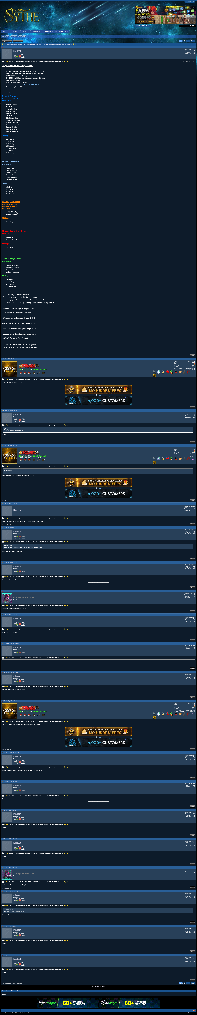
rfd (24, 36)
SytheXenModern (6, 1010)
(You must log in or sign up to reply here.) (12, 983)
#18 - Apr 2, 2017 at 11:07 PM (10, 891)
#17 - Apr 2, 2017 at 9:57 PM (10, 867)
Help (184, 1010)
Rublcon (17, 510)
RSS (194, 1010)
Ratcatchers (95, 986)
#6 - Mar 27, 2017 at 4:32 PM (10, 527)
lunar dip (102, 986)
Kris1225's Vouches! (31, 85)
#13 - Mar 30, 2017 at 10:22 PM (11, 752)
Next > (193, 40)
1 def (7, 36)
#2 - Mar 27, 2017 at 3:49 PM (10, 358)
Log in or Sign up (190, 1)
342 (194, 50)
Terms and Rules (192, 1012)
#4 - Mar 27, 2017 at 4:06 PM (10, 445)
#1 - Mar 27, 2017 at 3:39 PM (10, 47)
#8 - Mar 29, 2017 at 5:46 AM (10, 591)
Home (187, 1010)
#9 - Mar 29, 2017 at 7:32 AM (10, 614)
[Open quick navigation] (194, 31)
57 (194, 507)
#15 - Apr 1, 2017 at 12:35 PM (10, 810)
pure (20, 36)
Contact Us (179, 1010)
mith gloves (14, 36)
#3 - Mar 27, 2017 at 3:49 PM (10, 410)
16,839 (193, 362)
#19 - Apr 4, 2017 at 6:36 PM (10, 926)
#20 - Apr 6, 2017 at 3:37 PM (10, 955)
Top (191, 1010)
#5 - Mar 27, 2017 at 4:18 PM (10, 503)
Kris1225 (17, 51)
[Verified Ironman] (184, 373)
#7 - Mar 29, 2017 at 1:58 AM (10, 562)
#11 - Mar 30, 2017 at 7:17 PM (10, 672)
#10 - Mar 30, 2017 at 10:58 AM (11, 643)
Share (192, 355)
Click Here (192, 366)
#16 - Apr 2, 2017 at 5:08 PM (10, 838)
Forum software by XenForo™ (15, 1012)
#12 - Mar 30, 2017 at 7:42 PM (10, 701)
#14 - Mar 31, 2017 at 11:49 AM (10, 781)
